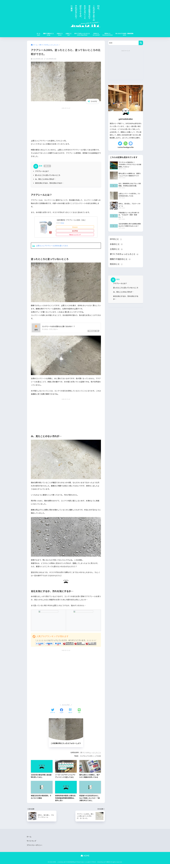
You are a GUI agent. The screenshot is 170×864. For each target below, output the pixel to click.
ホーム (38, 33)
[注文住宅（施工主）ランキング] (68, 643)
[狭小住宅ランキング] (79, 643)
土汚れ (83, 756)
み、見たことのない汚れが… (45, 179)
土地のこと (69, 33)
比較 (99, 756)
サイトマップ (31, 841)
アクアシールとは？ (42, 171)
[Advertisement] (66, 123)
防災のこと (107, 33)
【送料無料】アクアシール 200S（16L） (71, 220)
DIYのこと (96, 33)
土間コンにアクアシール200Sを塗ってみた (52, 245)
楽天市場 (75, 231)
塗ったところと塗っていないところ (47, 175)
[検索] (141, 43)
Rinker (62, 223)
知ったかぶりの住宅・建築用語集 (124, 33)
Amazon (75, 227)
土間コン (92, 756)
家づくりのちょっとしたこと (82, 33)
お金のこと (60, 33)
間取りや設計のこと (48, 33)
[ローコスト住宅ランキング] (90, 643)
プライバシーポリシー (34, 845)
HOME (86, 855)
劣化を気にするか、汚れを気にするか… (49, 183)
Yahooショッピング (75, 235)
